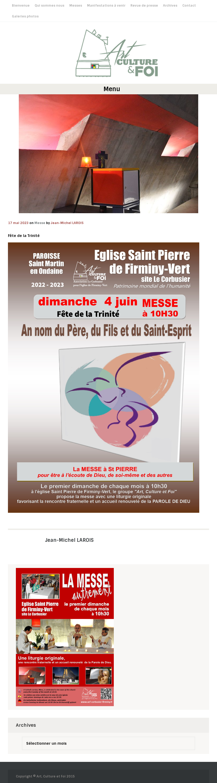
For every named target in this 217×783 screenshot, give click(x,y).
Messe (39, 223)
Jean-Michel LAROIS (67, 223)
